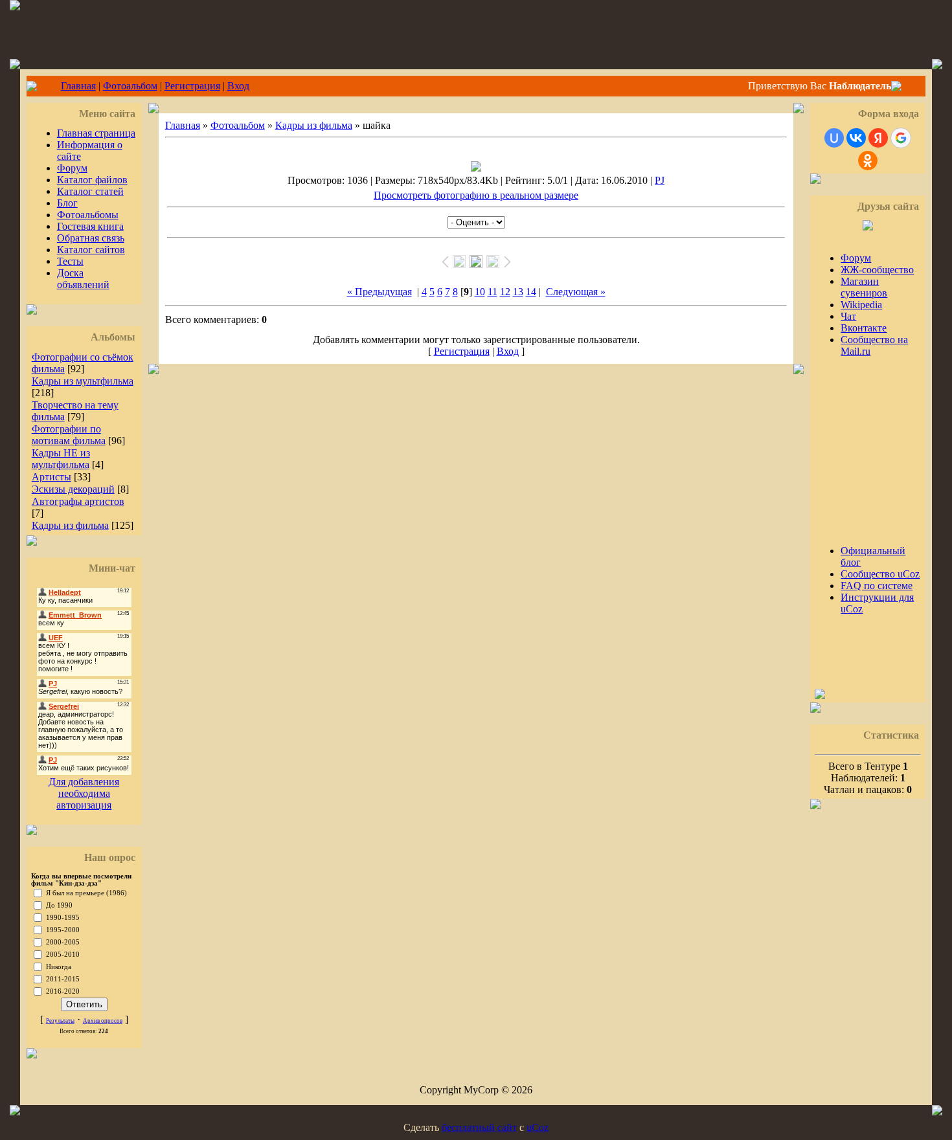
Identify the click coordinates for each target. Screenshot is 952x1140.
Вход (238, 85)
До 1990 (59, 905)
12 (505, 291)
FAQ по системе (876, 585)
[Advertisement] (853, 445)
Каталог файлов (92, 179)
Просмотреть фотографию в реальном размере (476, 195)
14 (531, 291)
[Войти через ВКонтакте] (856, 138)
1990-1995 (63, 917)
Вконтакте (864, 327)
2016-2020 (63, 991)
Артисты (51, 476)
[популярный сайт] (820, 695)
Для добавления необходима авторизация (84, 793)
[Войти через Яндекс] (878, 138)
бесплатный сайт (479, 1127)
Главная (78, 85)
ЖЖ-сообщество (877, 269)
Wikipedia (861, 304)
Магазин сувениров (864, 287)
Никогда (58, 966)
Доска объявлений (83, 278)
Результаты (60, 1021)
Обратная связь (90, 237)
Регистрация (192, 85)
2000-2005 (63, 942)
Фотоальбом (130, 85)
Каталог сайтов (91, 249)
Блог (67, 202)
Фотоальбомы (88, 214)
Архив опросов (102, 1021)
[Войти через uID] (834, 138)
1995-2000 (63, 929)
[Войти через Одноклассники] (868, 160)
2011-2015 (63, 979)
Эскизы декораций (73, 489)
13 (518, 291)
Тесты (70, 261)
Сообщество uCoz (880, 573)
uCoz (538, 1127)
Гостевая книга (90, 226)
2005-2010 (63, 954)
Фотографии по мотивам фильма (69, 434)
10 (480, 291)
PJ (659, 180)
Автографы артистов (78, 501)
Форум (72, 167)
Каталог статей (90, 191)
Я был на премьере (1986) (86, 893)
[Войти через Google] (900, 138)
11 (492, 291)
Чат (848, 316)
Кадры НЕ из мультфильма (61, 458)
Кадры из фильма (70, 525)
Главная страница (96, 133)
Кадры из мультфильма (82, 380)
